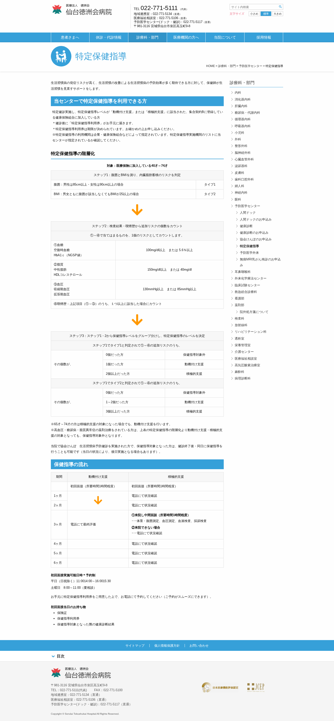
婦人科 (239, 186)
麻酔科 (239, 372)
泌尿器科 (241, 166)
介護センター (244, 352)
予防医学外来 (249, 253)
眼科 (238, 199)
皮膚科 (239, 173)
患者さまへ (70, 37)
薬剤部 (239, 305)
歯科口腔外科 (244, 179)
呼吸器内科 (243, 126)
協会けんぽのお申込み (256, 239)
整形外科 (241, 146)
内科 (238, 92)
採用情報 (263, 37)
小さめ (254, 13)
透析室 (239, 338)
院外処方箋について (254, 312)
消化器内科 (243, 99)
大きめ (278, 13)
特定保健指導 (249, 246)
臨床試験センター (247, 285)
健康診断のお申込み (254, 232)
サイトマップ (135, 645)
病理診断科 (243, 378)
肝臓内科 (241, 106)
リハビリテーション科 (251, 331)
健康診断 (246, 226)
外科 (238, 139)
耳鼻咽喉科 (243, 272)
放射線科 (241, 325)
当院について (225, 37)
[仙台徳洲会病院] (82, 9)
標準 (266, 13)
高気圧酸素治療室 (247, 365)
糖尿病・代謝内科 (247, 112)
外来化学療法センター (251, 278)
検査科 (239, 318)
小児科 (239, 132)
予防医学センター (247, 206)
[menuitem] (70, 38)
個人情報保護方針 (167, 645)
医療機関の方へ (186, 37)
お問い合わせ (199, 645)
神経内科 (241, 192)
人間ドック (248, 212)
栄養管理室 (243, 345)
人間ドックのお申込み (256, 219)
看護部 (239, 298)
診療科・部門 (147, 37)
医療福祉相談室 (246, 358)
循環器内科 (243, 119)
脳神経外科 (243, 153)
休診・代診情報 (109, 37)
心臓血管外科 (244, 159)
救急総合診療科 (246, 292)
